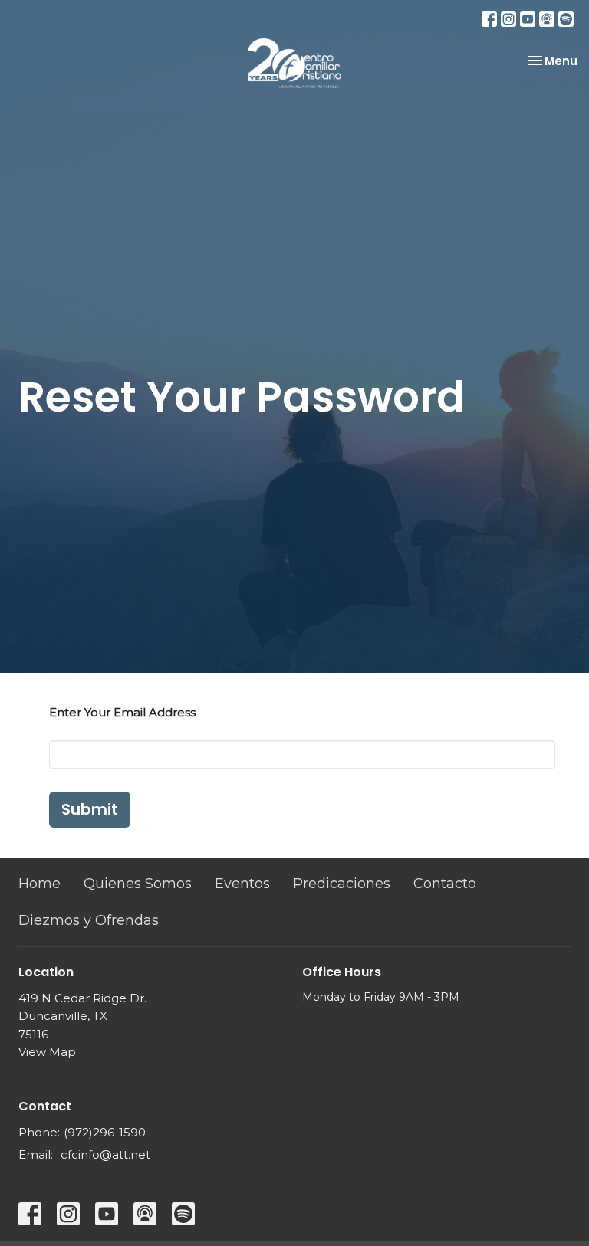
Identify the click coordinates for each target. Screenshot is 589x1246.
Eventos (242, 883)
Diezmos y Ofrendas (88, 920)
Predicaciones (341, 883)
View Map (47, 1051)
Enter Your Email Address (122, 712)
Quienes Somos (138, 883)
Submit (89, 809)
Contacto (444, 883)
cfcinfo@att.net (105, 1154)
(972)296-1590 (105, 1132)
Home (39, 883)
